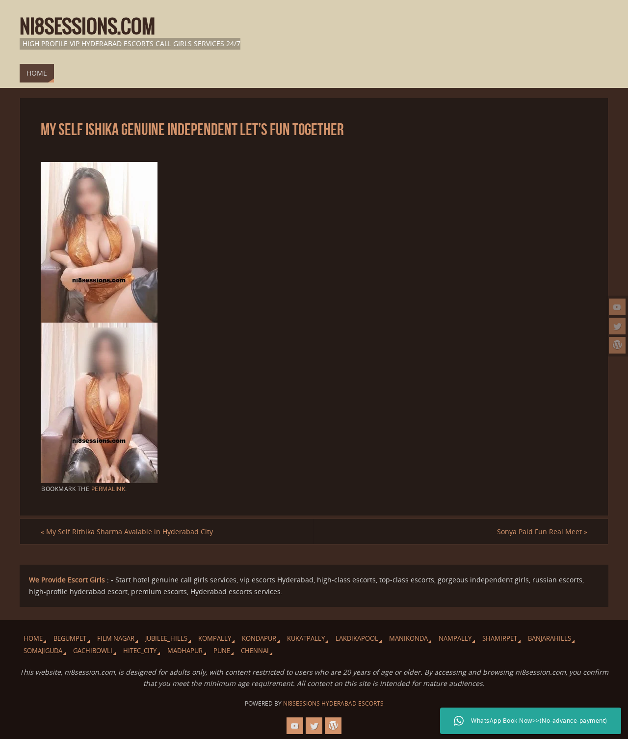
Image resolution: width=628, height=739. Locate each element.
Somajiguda (43, 651)
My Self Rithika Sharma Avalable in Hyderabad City (127, 531)
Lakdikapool (357, 638)
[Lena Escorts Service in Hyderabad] (617, 345)
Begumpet (69, 638)
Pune (221, 651)
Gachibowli (92, 651)
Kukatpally (306, 638)
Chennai (255, 651)
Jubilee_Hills (166, 638)
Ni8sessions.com (87, 27)
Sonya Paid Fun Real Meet (542, 531)
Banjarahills (549, 638)
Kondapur (259, 638)
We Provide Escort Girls (67, 579)
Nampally (455, 638)
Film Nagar (115, 638)
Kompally (214, 638)
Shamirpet (499, 638)
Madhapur (185, 651)
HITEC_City (140, 651)
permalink (108, 489)
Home (33, 638)
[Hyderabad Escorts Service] (617, 307)
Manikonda (408, 638)
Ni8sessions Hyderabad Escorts (333, 703)
